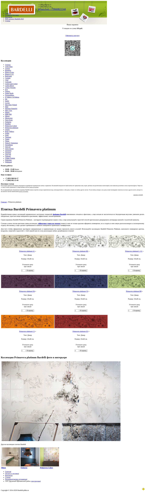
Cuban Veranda (10, 88)
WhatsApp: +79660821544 (52, 9)
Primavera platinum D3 (80, 331)
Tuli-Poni (8, 151)
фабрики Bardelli (59, 214)
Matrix (7, 112)
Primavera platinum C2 (27, 331)
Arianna (8, 65)
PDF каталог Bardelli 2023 (14, 19)
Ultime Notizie (10, 158)
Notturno (8, 122)
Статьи (7, 21)
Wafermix (8, 160)
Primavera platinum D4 (27, 291)
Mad (6, 107)
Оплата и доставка (12, 473)
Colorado (8, 82)
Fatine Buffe (9, 93)
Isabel (7, 101)
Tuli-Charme (9, 149)
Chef (6, 80)
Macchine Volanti (11, 105)
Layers (7, 103)
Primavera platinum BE (80, 251)
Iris (6, 99)
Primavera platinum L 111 (133, 251)
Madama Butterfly (11, 109)
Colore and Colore (11, 84)
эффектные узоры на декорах (49, 223)
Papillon (8, 124)
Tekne (7, 141)
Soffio (7, 133)
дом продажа (35, 481)
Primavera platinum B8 (133, 291)
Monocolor (9, 118)
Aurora (7, 68)
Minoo (7, 116)
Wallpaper (8, 162)
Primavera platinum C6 (80, 291)
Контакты (8, 17)
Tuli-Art (8, 147)
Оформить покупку (72, 35)
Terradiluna (9, 145)
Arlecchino (9, 67)
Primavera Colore (11, 126)
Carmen (7, 78)
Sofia (7, 135)
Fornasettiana (9, 95)
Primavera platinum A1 (27, 251)
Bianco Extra (9, 72)
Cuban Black (9, 86)
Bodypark (8, 76)
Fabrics (7, 91)
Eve (6, 89)
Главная (8, 13)
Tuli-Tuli (8, 154)
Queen (7, 130)
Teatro (7, 139)
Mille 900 (8, 114)
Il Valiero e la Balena (12, 97)
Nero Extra (9, 120)
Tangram (8, 137)
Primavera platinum (11, 128)
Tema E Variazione (11, 143)
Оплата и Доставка (12, 15)
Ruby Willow (9, 131)
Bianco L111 (9, 74)
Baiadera (8, 70)
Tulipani (8, 156)
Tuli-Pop (8, 152)
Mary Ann (8, 110)
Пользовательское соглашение (16, 479)
